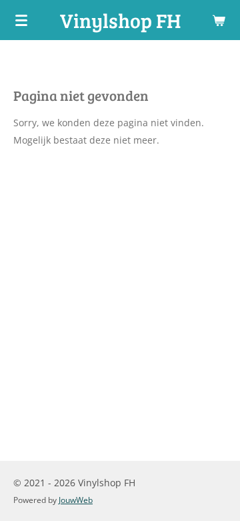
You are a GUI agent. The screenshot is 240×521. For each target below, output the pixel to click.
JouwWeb (76, 500)
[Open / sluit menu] (21, 20)
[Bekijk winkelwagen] (218, 20)
